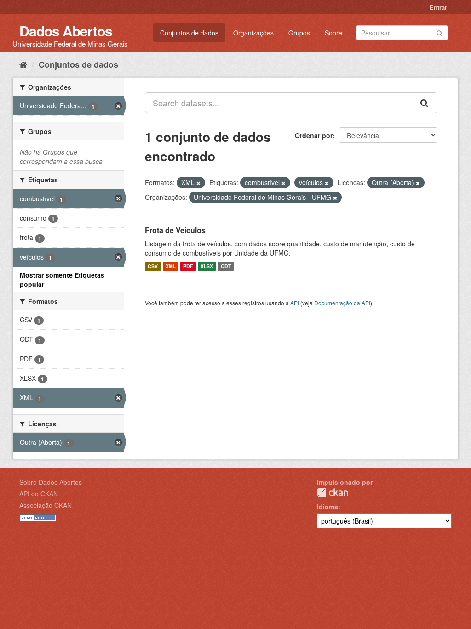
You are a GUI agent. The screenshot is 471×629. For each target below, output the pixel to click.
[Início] (23, 64)
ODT (226, 266)
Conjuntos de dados (189, 32)
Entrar (438, 7)
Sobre (333, 32)
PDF (188, 266)
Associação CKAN (45, 505)
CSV (153, 266)
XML (171, 266)
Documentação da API (342, 303)
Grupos (299, 32)
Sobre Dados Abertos (50, 482)
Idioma (327, 506)
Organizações (253, 32)
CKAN (332, 492)
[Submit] (439, 32)
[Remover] (198, 182)
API (294, 303)
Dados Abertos (65, 31)
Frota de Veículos (175, 230)
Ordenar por (314, 135)
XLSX (207, 266)
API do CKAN (38, 493)
